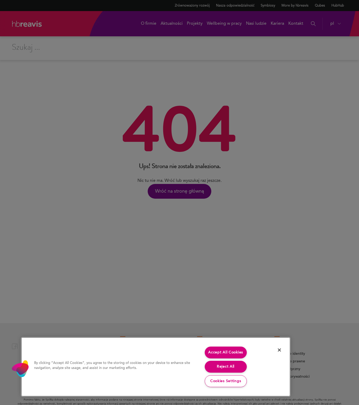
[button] (20, 368)
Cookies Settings (225, 381)
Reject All (225, 366)
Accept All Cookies (225, 352)
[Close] (279, 350)
